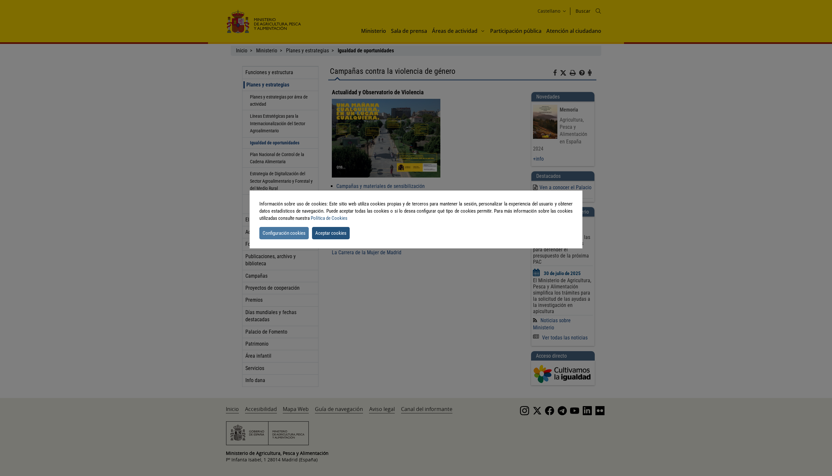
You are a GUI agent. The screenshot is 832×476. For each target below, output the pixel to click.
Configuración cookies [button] (284, 233)
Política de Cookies (329, 218)
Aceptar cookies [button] (330, 233)
